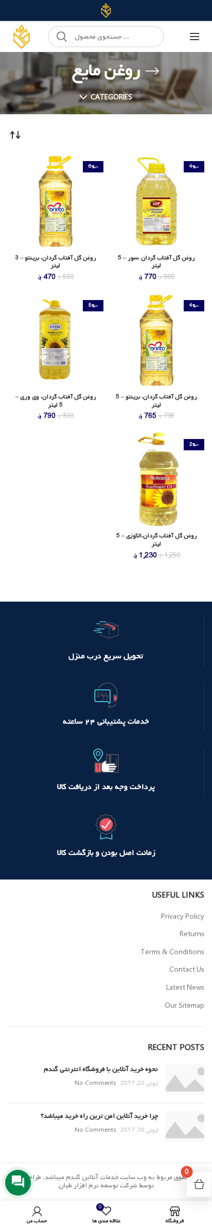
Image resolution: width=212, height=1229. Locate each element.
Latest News (185, 987)
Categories (111, 97)
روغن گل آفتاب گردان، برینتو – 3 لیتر (55, 262)
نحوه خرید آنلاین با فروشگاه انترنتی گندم (101, 1069)
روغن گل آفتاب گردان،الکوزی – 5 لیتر (156, 540)
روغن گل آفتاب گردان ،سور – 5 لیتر (156, 262)
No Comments (95, 1083)
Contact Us (186, 969)
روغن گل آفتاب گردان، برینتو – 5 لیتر (156, 401)
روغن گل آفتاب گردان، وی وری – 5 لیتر (55, 401)
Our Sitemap (184, 1005)
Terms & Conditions (172, 952)
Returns (192, 934)
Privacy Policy (182, 916)
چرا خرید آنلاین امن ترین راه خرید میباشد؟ (99, 1116)
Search (62, 36)
